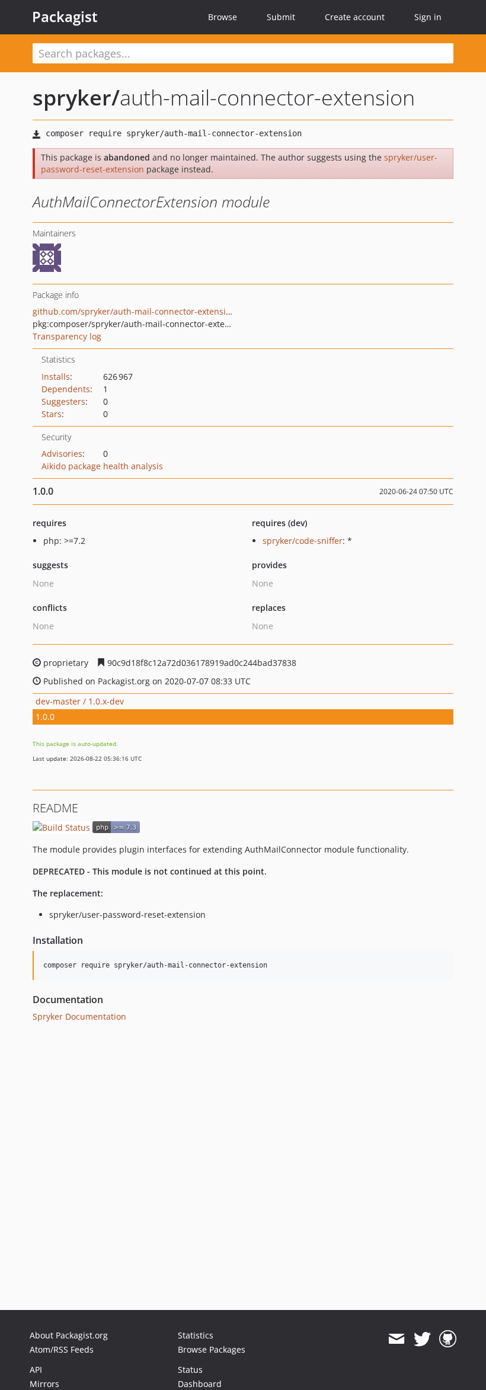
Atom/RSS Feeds (62, 1349)
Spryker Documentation (79, 1016)
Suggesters (63, 401)
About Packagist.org (69, 1335)
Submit (281, 17)
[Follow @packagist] (422, 1339)
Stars (51, 413)
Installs (55, 376)
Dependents (65, 389)
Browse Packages (211, 1349)
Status (190, 1369)
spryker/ (76, 97)
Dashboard (200, 1383)
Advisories (61, 453)
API (36, 1369)
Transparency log (67, 336)
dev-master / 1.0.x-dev (80, 701)
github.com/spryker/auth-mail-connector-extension (134, 311)
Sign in (428, 17)
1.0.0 (45, 716)
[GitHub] (447, 1339)
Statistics (195, 1335)
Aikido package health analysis (102, 466)
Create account (355, 17)
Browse (222, 17)
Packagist (65, 16)
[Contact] (396, 1339)
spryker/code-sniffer (303, 540)
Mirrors (44, 1383)
